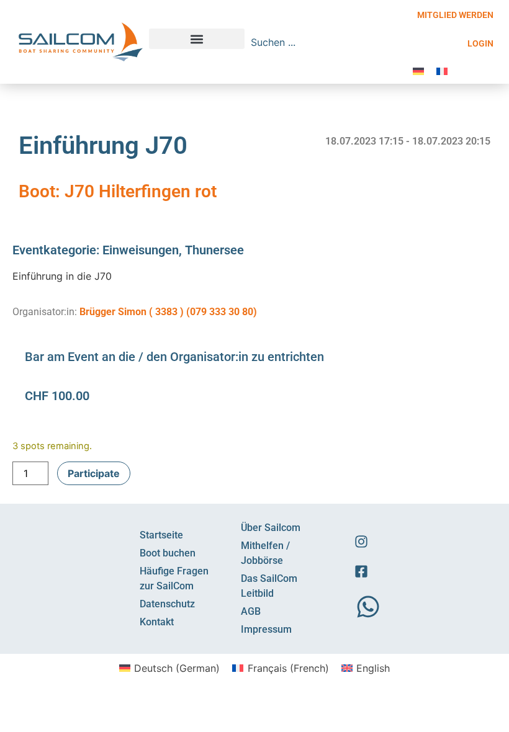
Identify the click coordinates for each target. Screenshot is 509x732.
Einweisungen (140, 250)
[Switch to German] (418, 70)
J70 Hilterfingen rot (141, 191)
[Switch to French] (442, 70)
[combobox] (317, 42)
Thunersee (214, 250)
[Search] (395, 42)
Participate (94, 473)
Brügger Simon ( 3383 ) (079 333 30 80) (168, 312)
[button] (197, 39)
